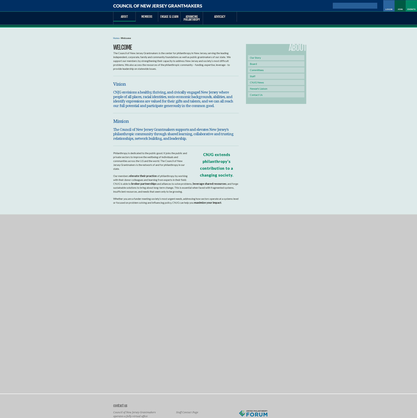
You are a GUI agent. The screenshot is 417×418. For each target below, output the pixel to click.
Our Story (255, 57)
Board (253, 63)
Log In (388, 9)
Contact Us (256, 94)
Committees (257, 70)
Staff (252, 76)
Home (116, 38)
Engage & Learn (169, 16)
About (124, 16)
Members (146, 16)
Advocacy (219, 16)
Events (411, 9)
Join (400, 9)
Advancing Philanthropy (192, 18)
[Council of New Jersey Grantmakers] (157, 6)
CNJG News (257, 82)
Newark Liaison (258, 88)
